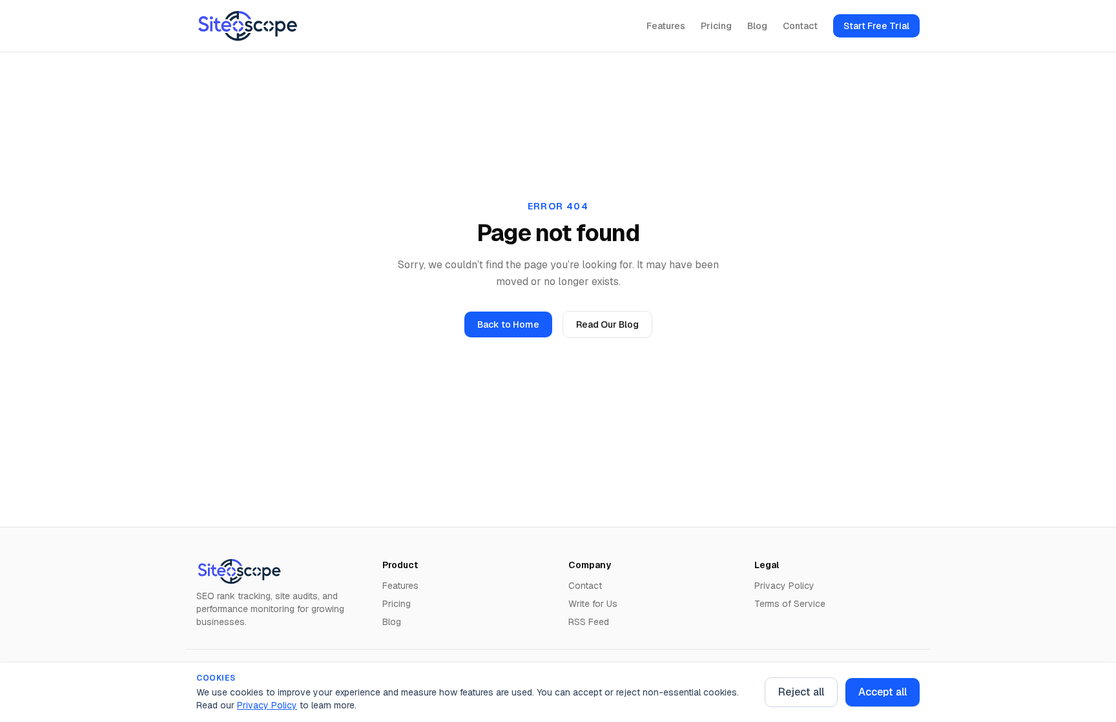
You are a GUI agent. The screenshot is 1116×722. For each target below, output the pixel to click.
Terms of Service (789, 604)
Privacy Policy (267, 705)
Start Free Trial (876, 26)
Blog (757, 26)
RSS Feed (588, 622)
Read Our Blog (607, 324)
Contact (800, 26)
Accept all (882, 692)
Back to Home (508, 324)
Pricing (716, 26)
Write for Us (592, 604)
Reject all (801, 692)
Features (665, 26)
